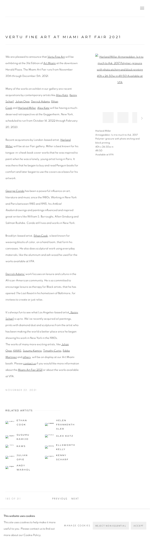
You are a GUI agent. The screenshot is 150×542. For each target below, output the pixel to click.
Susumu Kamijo (32, 350)
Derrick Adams (40, 101)
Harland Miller (27, 108)
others (27, 357)
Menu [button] (142, 8)
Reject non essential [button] (110, 526)
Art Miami (49, 63)
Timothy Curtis (52, 350)
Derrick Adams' (15, 274)
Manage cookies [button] (77, 525)
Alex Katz (62, 95)
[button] (108, 117)
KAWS (17, 350)
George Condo (14, 191)
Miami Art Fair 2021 (30, 370)
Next (142, 118)
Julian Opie (22, 101)
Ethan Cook (41, 235)
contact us (29, 363)
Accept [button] (139, 526)
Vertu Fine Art (27, 8)
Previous (60, 499)
